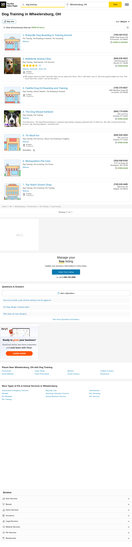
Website (26, 41)
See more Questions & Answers (66, 319)
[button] (127, 4)
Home (4, 206)
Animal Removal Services (56, 396)
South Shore (39, 371)
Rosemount (104, 374)
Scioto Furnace (74, 374)
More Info (42, 69)
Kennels (5, 393)
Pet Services (49, 62)
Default (123, 22)
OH (10, 206)
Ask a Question (67, 293)
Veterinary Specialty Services (57, 393)
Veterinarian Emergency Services (15, 390)
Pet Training (27, 38)
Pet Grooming (58, 38)
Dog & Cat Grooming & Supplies (56, 139)
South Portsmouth (42, 374)
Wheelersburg (20, 206)
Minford (70, 371)
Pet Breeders (7, 396)
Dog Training (27, 62)
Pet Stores (49, 164)
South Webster (8, 374)
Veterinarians (39, 62)
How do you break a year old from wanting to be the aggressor (27, 300)
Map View (10, 21)
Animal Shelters (40, 91)
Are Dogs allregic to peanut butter (16, 307)
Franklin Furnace (107, 371)
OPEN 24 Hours (38, 27)
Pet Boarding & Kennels (42, 38)
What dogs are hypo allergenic (15, 314)
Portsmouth (6, 371)
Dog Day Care (51, 390)
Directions (34, 69)
